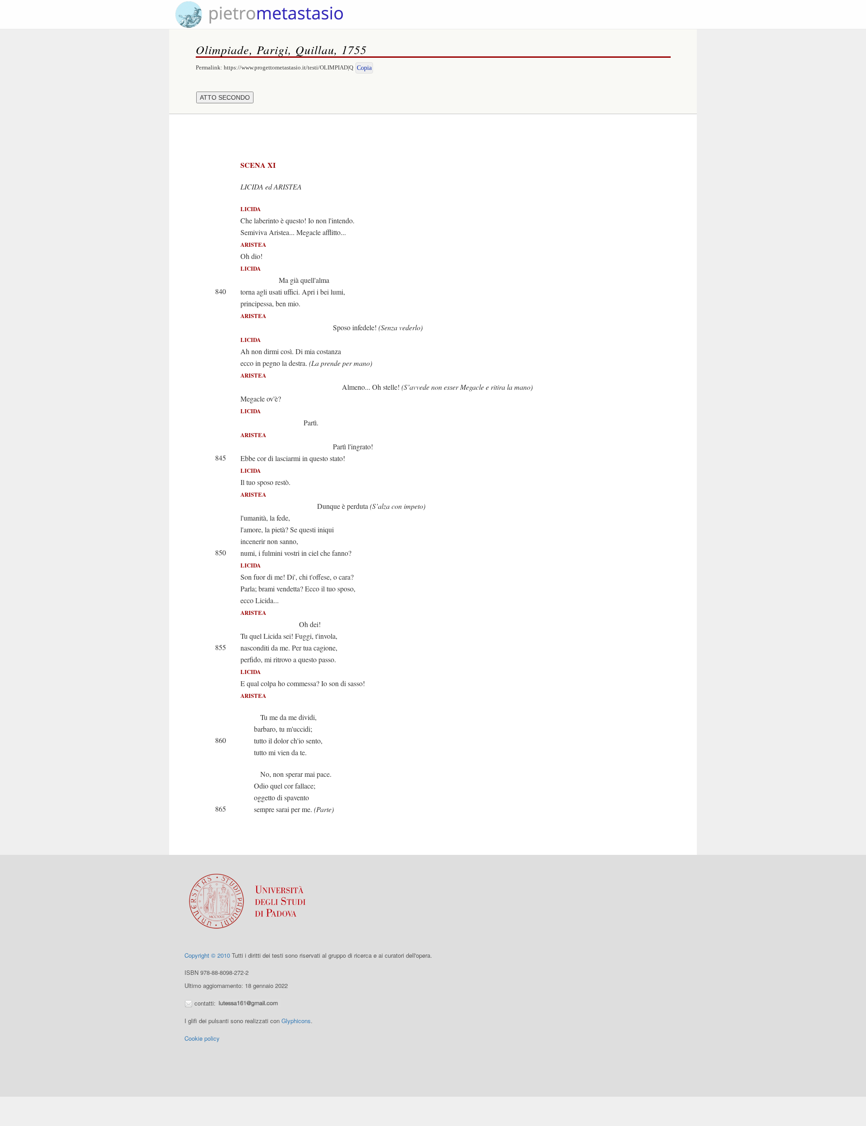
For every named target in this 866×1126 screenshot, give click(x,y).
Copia (364, 68)
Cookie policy (202, 1038)
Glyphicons (296, 1020)
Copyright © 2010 (207, 955)
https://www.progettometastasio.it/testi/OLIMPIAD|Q (288, 67)
